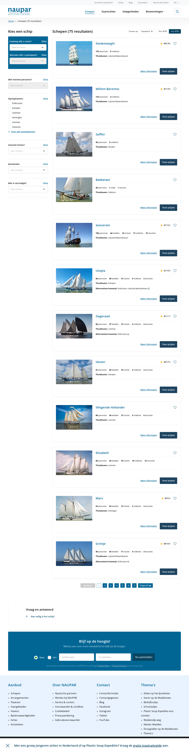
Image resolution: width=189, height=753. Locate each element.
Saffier (100, 134)
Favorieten (142, 2)
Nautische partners (66, 693)
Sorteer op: (133, 31)
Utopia (100, 271)
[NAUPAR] (19, 11)
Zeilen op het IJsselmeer (157, 693)
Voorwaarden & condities (69, 706)
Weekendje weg (152, 720)
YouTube (104, 720)
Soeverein (103, 225)
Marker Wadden (153, 724)
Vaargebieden (18, 706)
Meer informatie (148, 71)
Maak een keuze (19, 47)
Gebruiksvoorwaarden (67, 720)
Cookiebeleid (62, 711)
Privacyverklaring (64, 715)
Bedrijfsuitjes (151, 702)
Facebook (104, 706)
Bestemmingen (154, 11)
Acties (120, 2)
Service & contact (64, 702)
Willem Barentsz (107, 89)
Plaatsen (15, 702)
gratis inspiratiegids (147, 746)
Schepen (89, 11)
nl (175, 2)
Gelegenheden (131, 11)
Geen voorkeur (17, 85)
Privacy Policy (103, 665)
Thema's (148, 733)
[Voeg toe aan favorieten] (175, 43)
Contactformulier (109, 693)
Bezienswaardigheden (23, 715)
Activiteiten (17, 724)
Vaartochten (108, 11)
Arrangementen (19, 697)
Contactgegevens (109, 697)
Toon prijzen (168, 71)
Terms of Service (119, 665)
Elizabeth (102, 453)
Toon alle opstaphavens (23, 131)
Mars (99, 498)
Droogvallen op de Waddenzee (161, 729)
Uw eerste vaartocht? (103, 2)
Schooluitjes (150, 706)
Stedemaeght (105, 43)
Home (11, 21)
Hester (100, 362)
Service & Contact (161, 2)
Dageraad (103, 316)
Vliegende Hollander (110, 407)
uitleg (44, 41)
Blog (131, 2)
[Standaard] (146, 31)
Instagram (105, 711)
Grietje (101, 544)
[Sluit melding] (7, 745)
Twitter (103, 715)
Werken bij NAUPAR (66, 697)
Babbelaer (103, 180)
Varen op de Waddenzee (157, 697)
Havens (15, 711)
